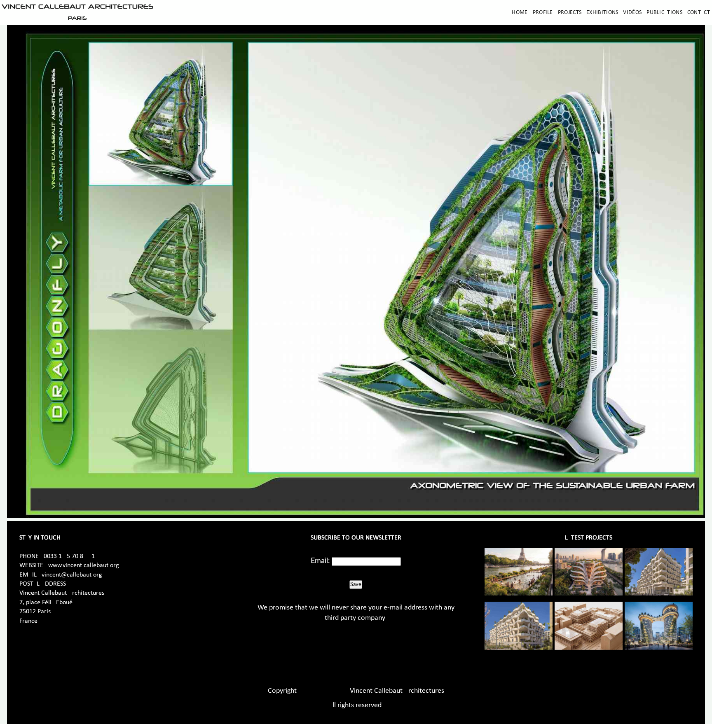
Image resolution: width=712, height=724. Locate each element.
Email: (320, 561)
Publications (664, 12)
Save (355, 584)
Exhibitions (602, 12)
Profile (543, 12)
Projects (569, 12)
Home (519, 12)
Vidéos (632, 12)
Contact (698, 12)
